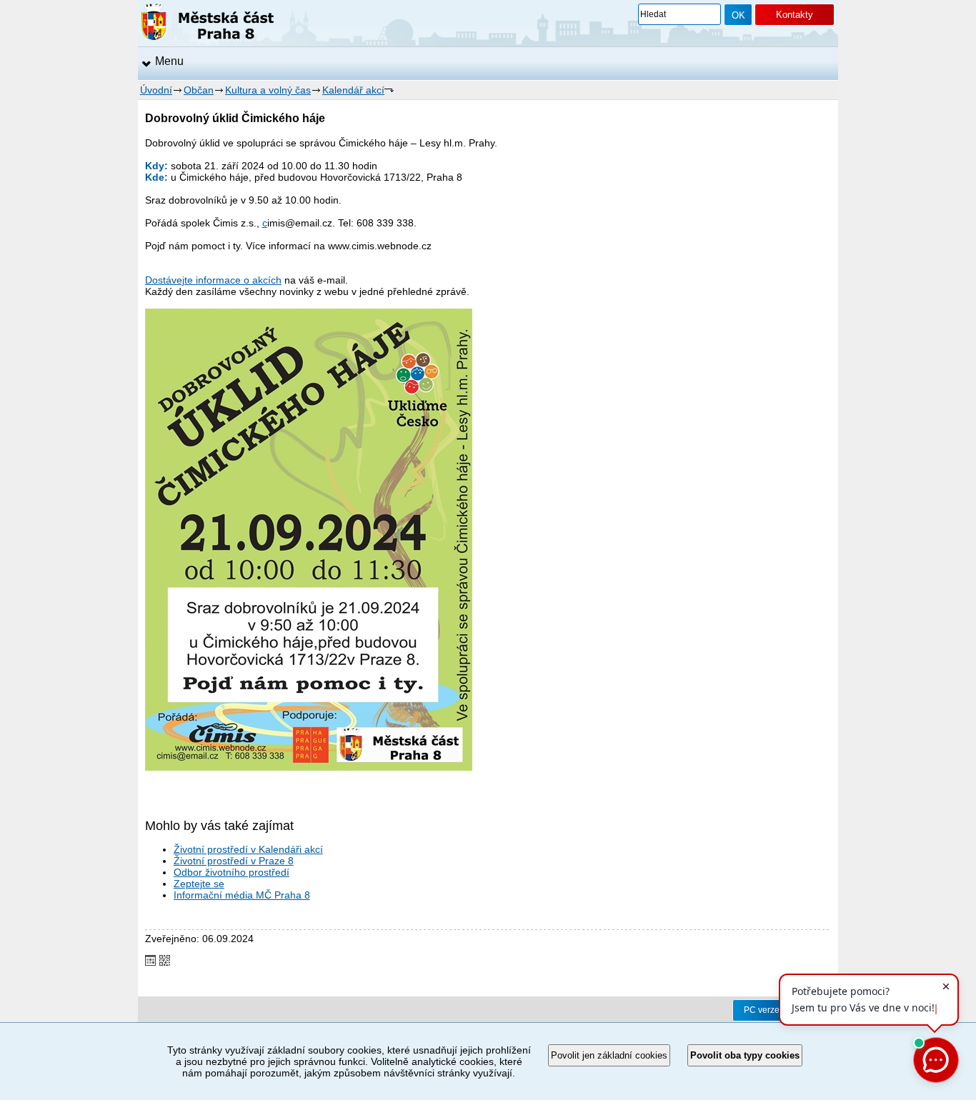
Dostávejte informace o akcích (213, 280)
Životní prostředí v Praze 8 (234, 860)
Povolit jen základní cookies (609, 1055)
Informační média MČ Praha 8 (242, 895)
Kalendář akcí (353, 90)
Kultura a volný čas (268, 90)
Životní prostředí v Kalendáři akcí (248, 849)
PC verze (762, 1010)
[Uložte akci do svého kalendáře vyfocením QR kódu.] (164, 961)
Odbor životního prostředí (231, 872)
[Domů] (207, 24)
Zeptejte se (199, 883)
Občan (199, 90)
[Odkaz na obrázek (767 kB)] (308, 767)
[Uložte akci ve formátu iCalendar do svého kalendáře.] (150, 961)
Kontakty (794, 14)
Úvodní (156, 90)
